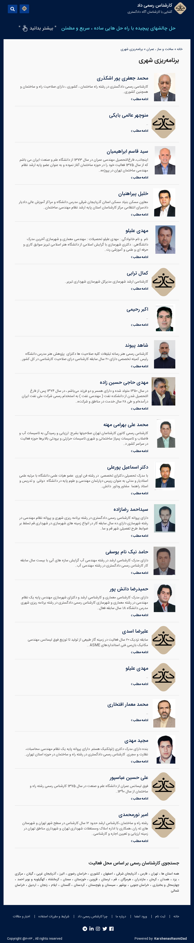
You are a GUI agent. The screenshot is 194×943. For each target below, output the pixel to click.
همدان (164, 879)
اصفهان (108, 874)
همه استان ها (170, 874)
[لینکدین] (91, 929)
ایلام (54, 885)
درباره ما (121, 916)
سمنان (67, 879)
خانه (179, 49)
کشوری (95, 874)
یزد (175, 879)
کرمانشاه (53, 879)
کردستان (79, 885)
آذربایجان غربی (46, 874)
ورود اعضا (140, 916)
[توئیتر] (104, 929)
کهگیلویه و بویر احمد (31, 879)
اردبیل (32, 885)
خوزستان (80, 879)
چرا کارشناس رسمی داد (92, 916)
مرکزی (19, 874)
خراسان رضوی (77, 874)
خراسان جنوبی (139, 885)
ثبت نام (160, 916)
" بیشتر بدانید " (37, 28)
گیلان (29, 874)
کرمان (153, 879)
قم (115, 879)
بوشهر (122, 885)
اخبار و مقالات (21, 916)
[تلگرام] (85, 929)
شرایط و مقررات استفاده (53, 916)
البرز (62, 874)
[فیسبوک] (111, 929)
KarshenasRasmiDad (170, 938)
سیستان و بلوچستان (101, 885)
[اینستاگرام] (98, 929)
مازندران (140, 879)
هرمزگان (126, 879)
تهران (154, 874)
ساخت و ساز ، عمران (159, 49)
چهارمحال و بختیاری (166, 885)
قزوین (93, 879)
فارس (143, 874)
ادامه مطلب (140, 99)
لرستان (105, 879)
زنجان (44, 885)
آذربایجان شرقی (126, 874)
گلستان (65, 885)
